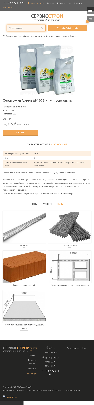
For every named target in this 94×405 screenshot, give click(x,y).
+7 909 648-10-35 (15, 3)
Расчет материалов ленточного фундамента (70, 285)
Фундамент (70, 173)
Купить (20, 133)
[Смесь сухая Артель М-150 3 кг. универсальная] (47, 69)
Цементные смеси (20, 107)
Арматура (24, 245)
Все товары (7, 7)
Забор (61, 173)
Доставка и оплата (64, 3)
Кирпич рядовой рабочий (24, 285)
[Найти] (42, 28)
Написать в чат (37, 3)
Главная (50, 3)
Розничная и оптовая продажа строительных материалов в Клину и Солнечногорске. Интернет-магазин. (41, 390)
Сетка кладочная (70, 245)
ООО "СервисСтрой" (24, 387)
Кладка (24, 173)
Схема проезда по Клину (77, 348)
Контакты (78, 3)
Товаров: (70, 28)
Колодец (53, 173)
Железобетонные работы (38, 173)
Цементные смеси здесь (12, 186)
